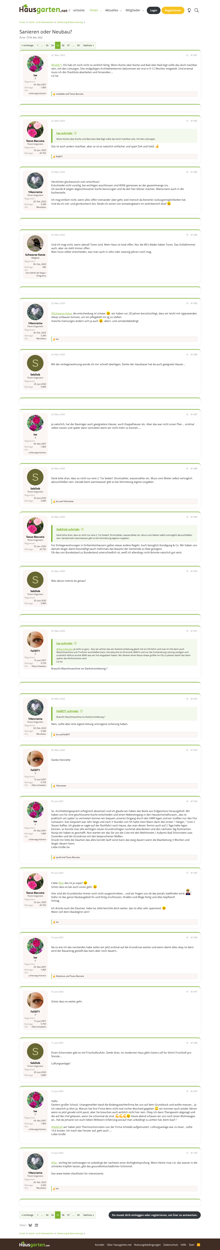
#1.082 (194, 120)
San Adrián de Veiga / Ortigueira (36, 274)
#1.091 (194, 630)
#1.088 (194, 468)
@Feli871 (56, 65)
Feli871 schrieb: (67, 711)
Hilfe (183, 1244)
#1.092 (194, 698)
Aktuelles (111, 10)
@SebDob (57, 1127)
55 (58, 45)
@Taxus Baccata (64, 649)
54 (52, 45)
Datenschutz (170, 1244)
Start (191, 1244)
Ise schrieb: (64, 133)
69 (78, 45)
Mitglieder (133, 10)
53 (47, 45)
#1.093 (194, 750)
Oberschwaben (39, 666)
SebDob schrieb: (68, 529)
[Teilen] (187, 55)
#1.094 (194, 801)
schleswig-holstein (37, 93)
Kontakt (99, 1244)
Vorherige (28, 45)
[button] (100, 10)
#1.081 (194, 55)
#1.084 (194, 234)
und (69, 94)
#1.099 (194, 1091)
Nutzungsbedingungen (147, 1244)
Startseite (78, 10)
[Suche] (197, 10)
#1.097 (194, 991)
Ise (23, 37)
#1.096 (194, 937)
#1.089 (194, 516)
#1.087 (194, 414)
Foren (94, 10)
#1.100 (194, 1152)
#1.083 (194, 172)
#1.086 (194, 354)
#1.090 (194, 571)
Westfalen (41, 207)
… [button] (42, 45)
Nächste (87, 45)
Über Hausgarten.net (119, 1244)
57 (68, 45)
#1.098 (194, 1042)
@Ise (61, 883)
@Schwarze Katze (61, 313)
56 (63, 45)
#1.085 (194, 303)
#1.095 (194, 872)
